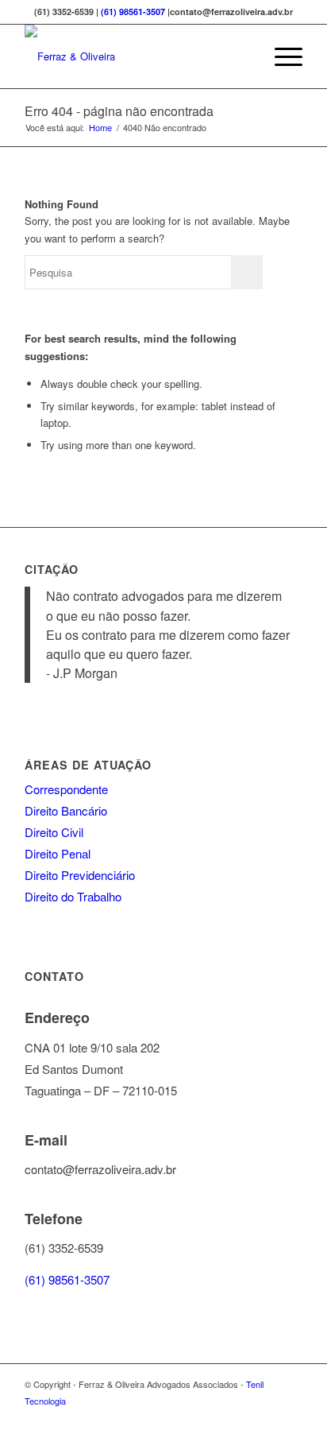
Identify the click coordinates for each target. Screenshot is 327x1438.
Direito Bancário (66, 810)
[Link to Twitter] (267, 1418)
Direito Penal (57, 853)
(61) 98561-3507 (133, 11)
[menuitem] (243, 56)
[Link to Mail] (290, 1418)
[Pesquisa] (243, 56)
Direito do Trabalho (73, 896)
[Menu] (280, 56)
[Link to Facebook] (243, 1418)
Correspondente (66, 789)
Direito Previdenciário (80, 874)
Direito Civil (54, 832)
